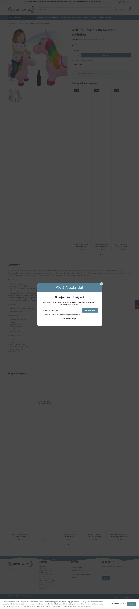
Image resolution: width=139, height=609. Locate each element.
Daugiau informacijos (117, 604)
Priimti (131, 604)
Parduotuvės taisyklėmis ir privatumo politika (65, 314)
